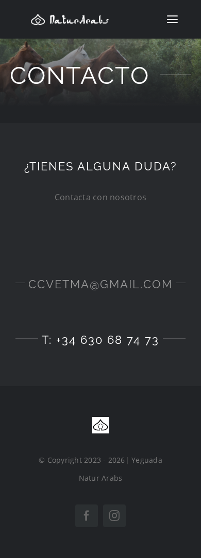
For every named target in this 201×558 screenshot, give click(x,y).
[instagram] (114, 515)
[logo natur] (69, 17)
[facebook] (86, 515)
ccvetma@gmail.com (100, 284)
